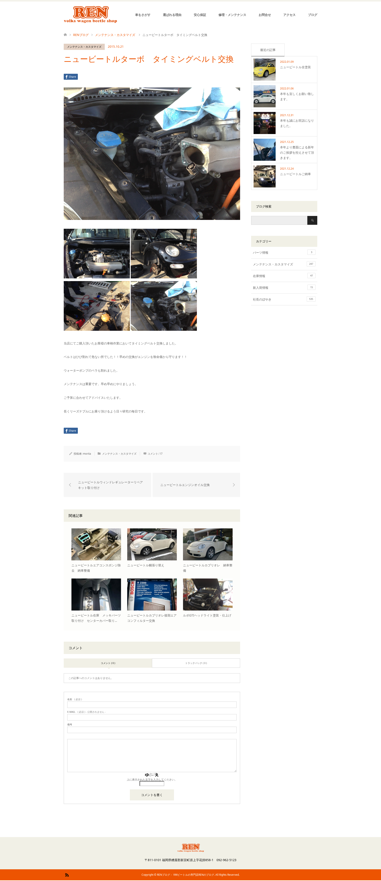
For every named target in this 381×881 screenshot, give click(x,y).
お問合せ (265, 15)
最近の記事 (268, 50)
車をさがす (143, 15)
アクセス (289, 15)
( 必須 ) (74, 699)
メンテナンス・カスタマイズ (84, 47)
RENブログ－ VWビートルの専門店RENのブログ (185, 875)
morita (87, 454)
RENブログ (81, 35)
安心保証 (200, 15)
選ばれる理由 (172, 15)
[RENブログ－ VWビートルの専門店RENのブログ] (90, 14)
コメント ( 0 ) (108, 663)
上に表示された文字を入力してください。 (152, 779)
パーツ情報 (282, 252)
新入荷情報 (283, 287)
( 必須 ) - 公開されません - (86, 712)
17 (160, 454)
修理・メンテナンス (232, 15)
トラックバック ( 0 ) (196, 663)
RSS (66, 874)
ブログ (312, 15)
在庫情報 (283, 276)
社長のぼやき (283, 299)
